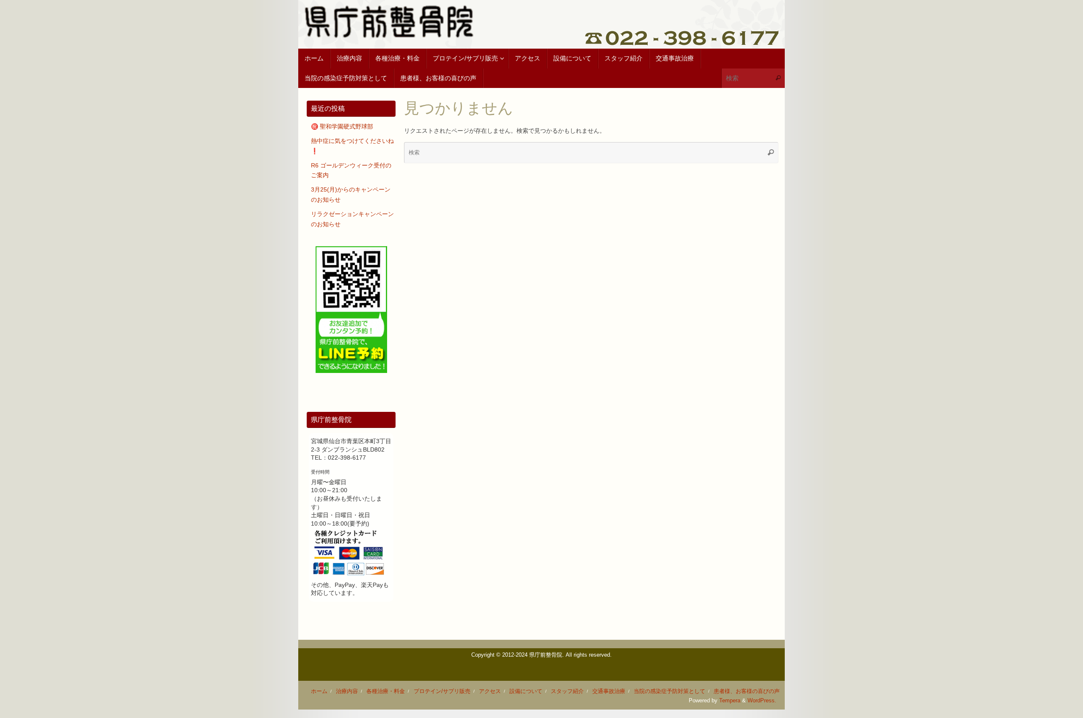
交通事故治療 (608, 691)
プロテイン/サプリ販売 (442, 691)
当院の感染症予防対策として (669, 691)
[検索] (778, 78)
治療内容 (347, 691)
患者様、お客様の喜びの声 (747, 691)
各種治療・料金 (385, 691)
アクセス (490, 691)
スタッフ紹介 (567, 691)
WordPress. (762, 701)
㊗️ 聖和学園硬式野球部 (342, 126)
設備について (525, 691)
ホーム (319, 691)
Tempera (729, 701)
